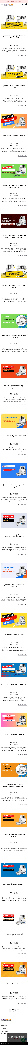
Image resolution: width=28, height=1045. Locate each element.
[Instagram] (5, 1033)
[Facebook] (2, 1033)
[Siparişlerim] (23, 4)
